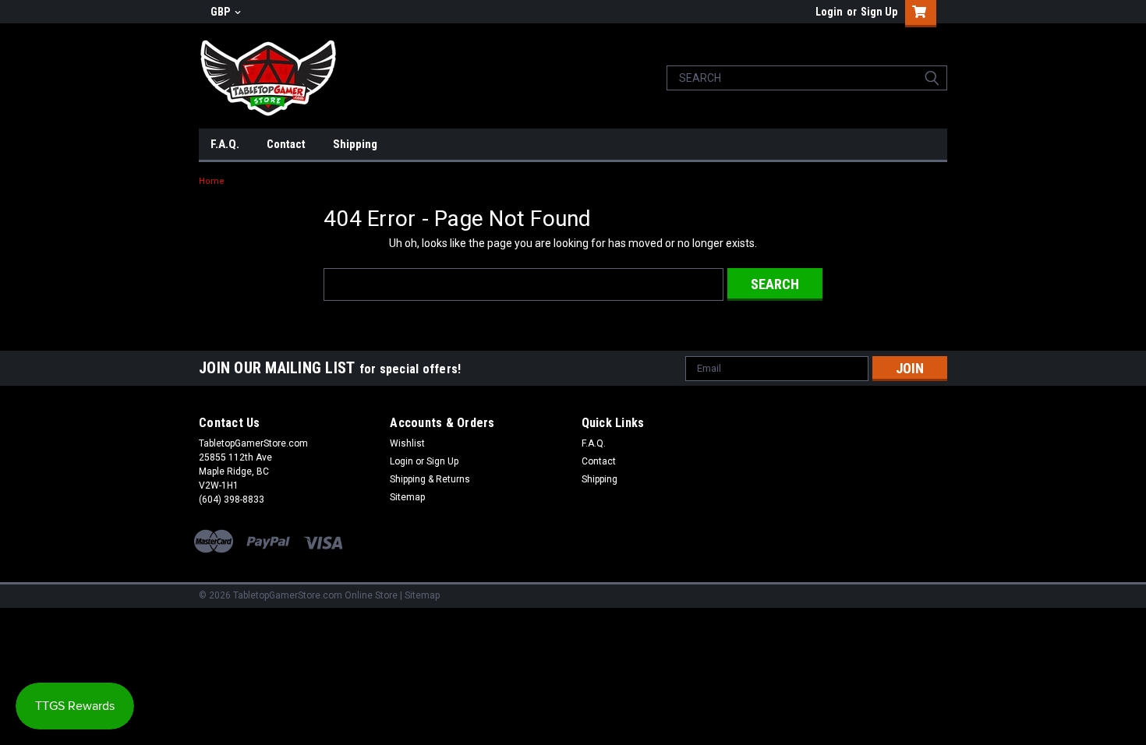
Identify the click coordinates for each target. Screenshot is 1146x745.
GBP (221, 11)
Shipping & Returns (430, 479)
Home (212, 181)
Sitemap (407, 497)
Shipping (355, 144)
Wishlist (407, 443)
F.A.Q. (224, 144)
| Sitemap (420, 595)
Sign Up (879, 11)
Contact (286, 144)
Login (829, 11)
